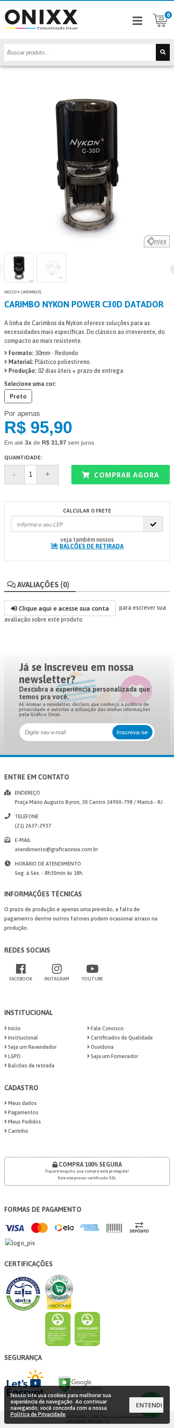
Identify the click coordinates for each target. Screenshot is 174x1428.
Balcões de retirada (30, 1065)
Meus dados (22, 1103)
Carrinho (17, 1131)
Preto (18, 396)
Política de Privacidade (38, 1414)
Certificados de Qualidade (121, 1037)
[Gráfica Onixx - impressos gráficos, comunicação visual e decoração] (41, 36)
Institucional (22, 1037)
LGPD (14, 1056)
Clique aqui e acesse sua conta (63, 608)
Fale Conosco (107, 1028)
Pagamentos (22, 1112)
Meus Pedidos (24, 1122)
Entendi (149, 1405)
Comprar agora (125, 475)
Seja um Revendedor (32, 1047)
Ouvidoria (102, 1047)
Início (10, 292)
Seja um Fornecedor (114, 1056)
